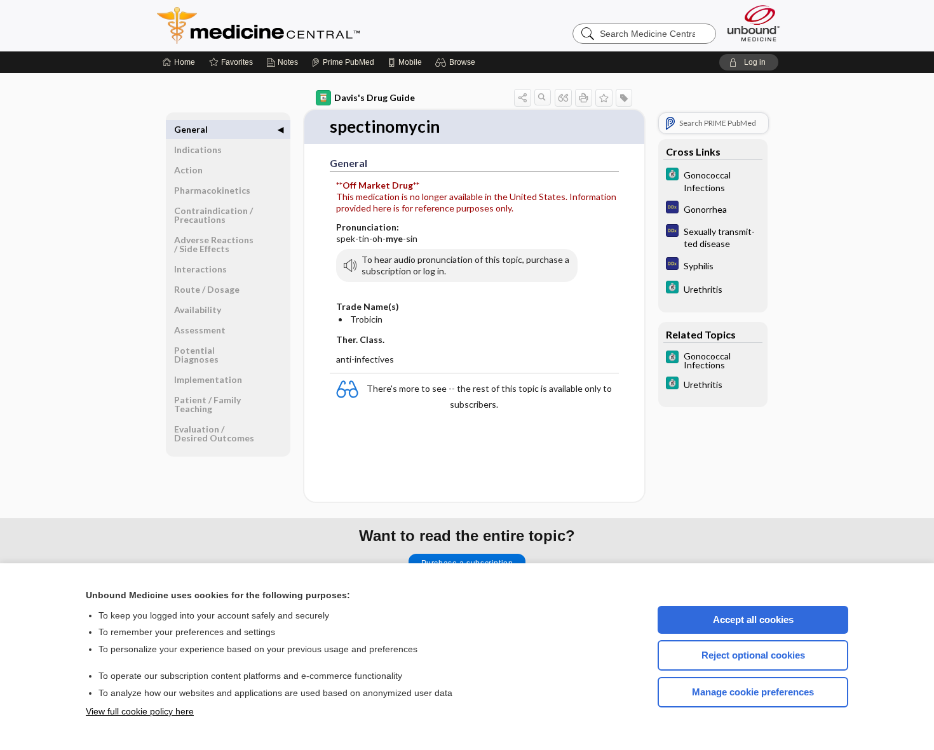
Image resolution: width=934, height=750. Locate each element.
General (191, 129)
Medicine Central (314, 25)
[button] (457, 62)
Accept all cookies (753, 619)
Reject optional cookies (753, 655)
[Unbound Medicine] (754, 23)
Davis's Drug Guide (374, 97)
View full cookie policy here (140, 711)
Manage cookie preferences (753, 691)
